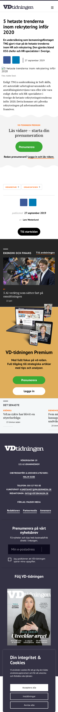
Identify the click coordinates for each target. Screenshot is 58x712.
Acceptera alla (29, 687)
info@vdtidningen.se (36, 493)
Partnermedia (30, 510)
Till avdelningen (45, 252)
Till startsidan (29, 231)
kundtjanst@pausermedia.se (35, 489)
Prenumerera (26, 147)
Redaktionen (13, 510)
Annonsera (45, 510)
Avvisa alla (29, 705)
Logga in (29, 391)
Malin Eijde (29, 476)
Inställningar (29, 696)
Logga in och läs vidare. (41, 156)
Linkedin (29, 583)
